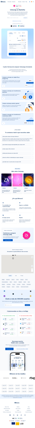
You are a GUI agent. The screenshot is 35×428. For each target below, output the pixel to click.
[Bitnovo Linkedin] (17, 415)
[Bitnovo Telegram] (25, 415)
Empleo (18, 410)
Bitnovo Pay (7, 406)
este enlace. (20, 397)
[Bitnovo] (3, 1)
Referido (18, 406)
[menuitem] (9, 2)
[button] (31, 1)
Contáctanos (29, 410)
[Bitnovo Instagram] (10, 415)
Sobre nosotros (18, 408)
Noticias (28, 408)
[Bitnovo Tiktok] (21, 415)
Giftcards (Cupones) (7, 408)
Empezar (25, 17)
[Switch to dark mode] (30, 2)
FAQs (29, 406)
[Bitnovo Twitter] (14, 415)
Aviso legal (7, 410)
